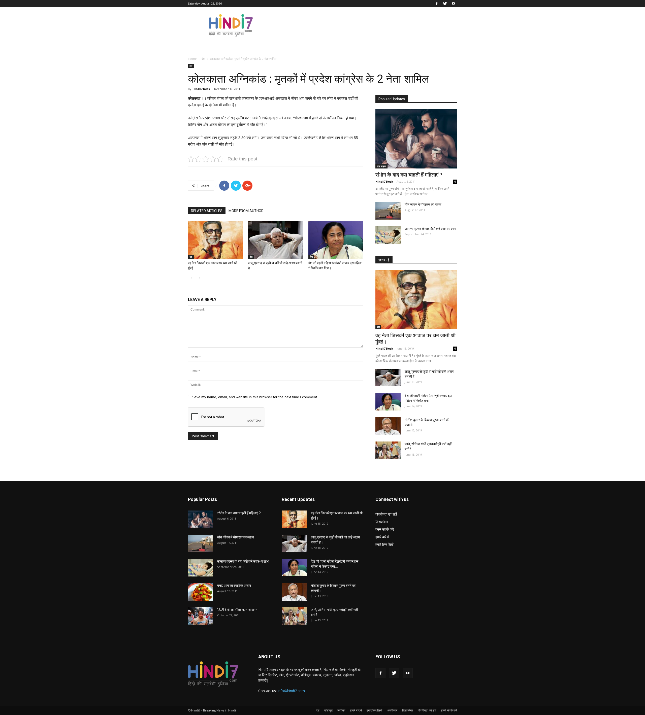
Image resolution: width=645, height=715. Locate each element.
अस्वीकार (392, 710)
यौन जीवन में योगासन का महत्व (423, 204)
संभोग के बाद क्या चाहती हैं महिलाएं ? (408, 175)
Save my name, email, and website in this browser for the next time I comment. (255, 397)
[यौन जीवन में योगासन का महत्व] (388, 211)
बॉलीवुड (328, 710)
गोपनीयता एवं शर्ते (386, 514)
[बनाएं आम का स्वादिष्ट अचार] (200, 592)
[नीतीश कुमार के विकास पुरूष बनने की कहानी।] (388, 426)
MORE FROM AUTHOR (246, 211)
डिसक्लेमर (381, 521)
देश (203, 59)
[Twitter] (445, 3)
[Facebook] (436, 3)
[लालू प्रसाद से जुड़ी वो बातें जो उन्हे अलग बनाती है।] (275, 240)
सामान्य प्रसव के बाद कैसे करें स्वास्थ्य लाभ (430, 229)
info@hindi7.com (291, 690)
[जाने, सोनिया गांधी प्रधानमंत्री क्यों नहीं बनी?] (388, 450)
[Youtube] (453, 3)
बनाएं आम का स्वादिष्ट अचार (234, 586)
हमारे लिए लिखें (384, 544)
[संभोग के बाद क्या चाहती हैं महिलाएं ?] (416, 138)
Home (192, 59)
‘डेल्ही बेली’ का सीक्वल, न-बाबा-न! (238, 610)
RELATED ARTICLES (206, 211)
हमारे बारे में (382, 536)
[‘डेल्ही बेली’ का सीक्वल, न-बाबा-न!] (200, 616)
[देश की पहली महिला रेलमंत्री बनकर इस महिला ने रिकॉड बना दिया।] (335, 240)
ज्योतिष (341, 710)
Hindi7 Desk (201, 89)
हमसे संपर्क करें (384, 529)
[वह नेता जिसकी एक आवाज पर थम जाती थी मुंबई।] (215, 240)
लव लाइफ (381, 166)
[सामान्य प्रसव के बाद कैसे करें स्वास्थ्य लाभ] (388, 235)
